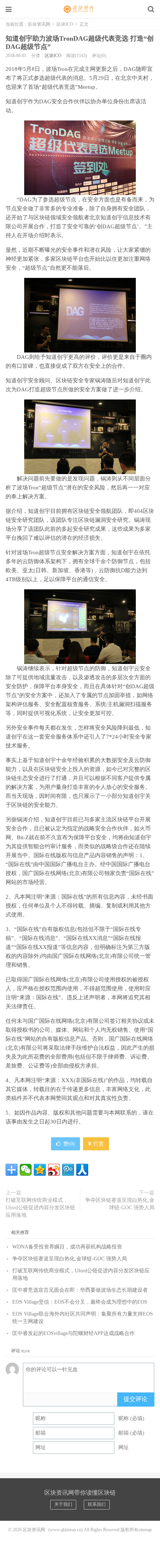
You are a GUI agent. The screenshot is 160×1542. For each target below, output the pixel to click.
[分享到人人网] (82, 1170)
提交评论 (135, 1399)
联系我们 (97, 1504)
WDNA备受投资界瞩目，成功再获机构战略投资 (67, 1247)
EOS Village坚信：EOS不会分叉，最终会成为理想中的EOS (79, 1302)
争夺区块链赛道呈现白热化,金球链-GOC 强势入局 (119, 1203)
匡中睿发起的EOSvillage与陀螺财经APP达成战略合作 (73, 1333)
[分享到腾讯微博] (68, 1170)
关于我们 (63, 1504)
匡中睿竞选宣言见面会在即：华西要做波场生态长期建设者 (80, 1290)
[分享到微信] (26, 1170)
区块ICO (65, 24)
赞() (69, 1144)
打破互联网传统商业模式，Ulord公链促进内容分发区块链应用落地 (40, 1207)
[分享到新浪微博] (54, 1170)
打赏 (98, 1144)
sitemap (145, 1529)
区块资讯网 (80, 9)
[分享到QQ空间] (40, 1170)
